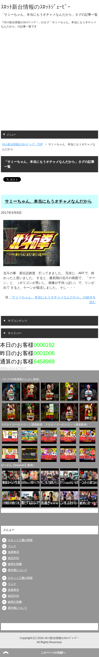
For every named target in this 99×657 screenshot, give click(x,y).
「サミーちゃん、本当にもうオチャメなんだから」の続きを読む (52, 299)
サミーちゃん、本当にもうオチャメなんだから (48, 201)
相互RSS (13, 558)
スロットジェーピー (13, 368)
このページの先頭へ (53, 652)
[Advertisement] (49, 81)
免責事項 (13, 552)
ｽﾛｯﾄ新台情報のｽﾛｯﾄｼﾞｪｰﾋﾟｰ (35, 7)
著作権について (17, 570)
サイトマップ (87, 626)
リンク (12, 546)
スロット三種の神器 (20, 540)
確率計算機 (15, 564)
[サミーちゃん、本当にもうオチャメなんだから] (31, 263)
